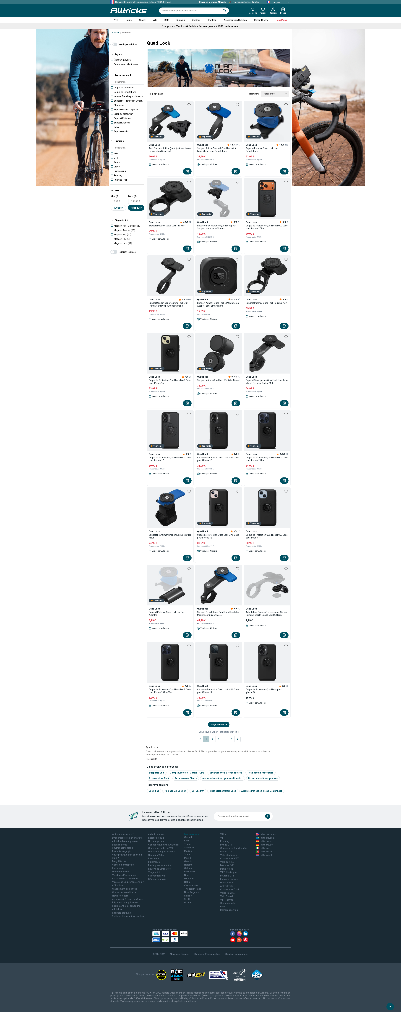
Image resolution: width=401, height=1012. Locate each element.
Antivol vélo (226, 886)
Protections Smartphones (263, 778)
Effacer (118, 207)
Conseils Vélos (156, 855)
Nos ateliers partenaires (161, 851)
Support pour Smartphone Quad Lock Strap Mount (170, 536)
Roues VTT (226, 851)
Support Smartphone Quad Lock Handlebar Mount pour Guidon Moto (218, 613)
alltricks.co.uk (268, 834)
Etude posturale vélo (159, 865)
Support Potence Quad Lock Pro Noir (167, 225)
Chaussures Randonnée (233, 848)
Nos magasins (156, 841)
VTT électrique (228, 872)
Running (181, 20)
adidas (188, 895)
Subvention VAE (156, 875)
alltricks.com (267, 837)
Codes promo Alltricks (124, 892)
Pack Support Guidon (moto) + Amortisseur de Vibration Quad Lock (170, 149)
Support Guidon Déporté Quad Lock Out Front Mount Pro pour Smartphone (168, 304)
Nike (186, 875)
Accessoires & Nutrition (235, 20)
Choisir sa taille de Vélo (161, 848)
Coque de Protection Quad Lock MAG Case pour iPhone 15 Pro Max (170, 691)
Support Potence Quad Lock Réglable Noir (266, 303)
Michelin (189, 878)
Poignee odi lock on (175, 791)
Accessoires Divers (185, 778)
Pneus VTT (226, 844)
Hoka (187, 882)
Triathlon (212, 20)
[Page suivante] (237, 739)
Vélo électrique (228, 855)
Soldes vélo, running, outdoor (128, 916)
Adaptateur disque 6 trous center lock (261, 791)
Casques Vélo (227, 903)
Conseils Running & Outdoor (163, 844)
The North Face (192, 888)
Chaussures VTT (229, 858)
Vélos (223, 834)
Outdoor (196, 20)
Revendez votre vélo (159, 868)
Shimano (189, 847)
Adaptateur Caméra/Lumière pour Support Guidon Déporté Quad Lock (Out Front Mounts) (267, 613)
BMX (166, 20)
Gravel (142, 20)
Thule (187, 844)
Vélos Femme (227, 893)
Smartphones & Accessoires (226, 772)
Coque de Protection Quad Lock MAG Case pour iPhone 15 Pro (267, 459)
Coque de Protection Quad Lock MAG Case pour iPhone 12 (218, 691)
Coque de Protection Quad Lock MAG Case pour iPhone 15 (170, 381)
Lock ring (154, 791)
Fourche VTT (227, 875)
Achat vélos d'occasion (125, 878)
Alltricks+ (117, 909)
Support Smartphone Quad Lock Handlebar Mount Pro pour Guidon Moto (267, 381)
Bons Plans (281, 20)
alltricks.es (267, 841)
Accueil (115, 32)
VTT (116, 20)
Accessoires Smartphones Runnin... (222, 778)
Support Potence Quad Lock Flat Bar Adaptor (166, 613)
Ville (155, 20)
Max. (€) (132, 196)
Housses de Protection (260, 772)
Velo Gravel (226, 896)
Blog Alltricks (119, 861)
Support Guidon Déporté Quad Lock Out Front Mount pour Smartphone (216, 149)
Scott (187, 899)
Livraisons (153, 858)
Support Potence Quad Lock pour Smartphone (262, 149)
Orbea (187, 902)
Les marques (191, 834)
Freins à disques (229, 879)
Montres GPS (227, 865)
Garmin (188, 861)
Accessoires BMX (159, 778)
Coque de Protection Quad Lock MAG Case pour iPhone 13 (218, 536)
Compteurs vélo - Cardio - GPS (187, 772)
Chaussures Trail (229, 889)
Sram (187, 854)
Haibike (188, 864)
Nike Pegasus (191, 892)
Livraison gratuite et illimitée (229, 2)
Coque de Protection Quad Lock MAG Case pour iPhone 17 (170, 459)
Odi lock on (198, 791)
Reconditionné (261, 20)
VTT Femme (226, 899)
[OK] (267, 816)
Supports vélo (156, 772)
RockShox (189, 871)
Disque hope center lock (222, 791)
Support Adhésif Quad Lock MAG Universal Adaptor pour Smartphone (218, 304)
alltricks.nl (266, 855)
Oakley (188, 868)
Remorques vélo (229, 910)
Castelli (188, 837)
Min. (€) (115, 196)
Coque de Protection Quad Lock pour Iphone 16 (264, 691)
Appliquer (136, 207)
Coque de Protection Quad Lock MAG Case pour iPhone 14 (267, 536)
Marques (126, 32)
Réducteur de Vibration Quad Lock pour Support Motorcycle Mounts (216, 227)
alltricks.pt (266, 851)
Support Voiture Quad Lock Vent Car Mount (218, 380)
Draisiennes (226, 882)
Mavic (187, 857)
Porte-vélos (226, 868)
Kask (187, 840)
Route (129, 20)
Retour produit (156, 837)
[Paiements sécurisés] (170, 936)
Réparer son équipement (125, 902)
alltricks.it (266, 848)
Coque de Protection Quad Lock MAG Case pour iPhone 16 (218, 459)
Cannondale (191, 885)
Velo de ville (227, 862)
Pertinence (269, 93)
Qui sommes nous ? (123, 834)
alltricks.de (267, 844)
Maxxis (188, 851)
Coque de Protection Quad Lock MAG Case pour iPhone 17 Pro (267, 227)
